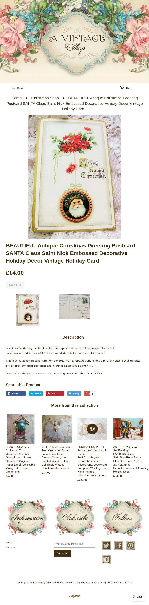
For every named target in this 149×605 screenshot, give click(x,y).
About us (10, 547)
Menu (20, 88)
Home (16, 98)
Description (73, 337)
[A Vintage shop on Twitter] (106, 549)
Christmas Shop (45, 98)
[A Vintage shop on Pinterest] (131, 549)
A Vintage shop (44, 582)
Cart (128, 88)
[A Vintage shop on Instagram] (106, 563)
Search (9, 542)
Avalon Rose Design (96, 582)
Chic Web (127, 582)
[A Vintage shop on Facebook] (118, 549)
